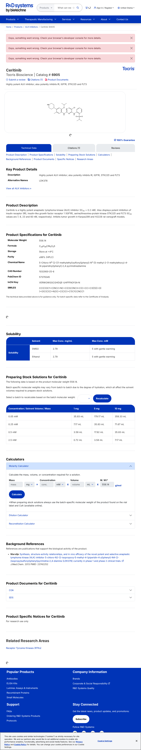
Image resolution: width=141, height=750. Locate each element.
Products (10, 19)
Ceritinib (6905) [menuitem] (48, 27)
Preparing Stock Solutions (81, 154)
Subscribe (81, 719)
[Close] (131, 38)
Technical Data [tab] (28, 148)
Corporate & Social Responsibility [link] (90, 683)
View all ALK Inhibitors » (18, 188)
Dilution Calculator (18, 515)
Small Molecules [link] (15, 697)
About (104, 19)
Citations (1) (36, 79)
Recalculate (102, 398)
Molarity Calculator (19, 466)
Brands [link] (76, 678)
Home (8, 27)
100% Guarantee (126, 140)
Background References (18, 159)
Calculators (104, 154)
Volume (74, 480)
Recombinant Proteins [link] (18, 692)
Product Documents (58, 79)
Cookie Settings (105, 741)
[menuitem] (8, 26)
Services (66, 19)
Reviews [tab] (115, 148)
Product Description (16, 154)
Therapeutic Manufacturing (39, 19)
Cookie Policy (20, 744)
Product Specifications (41, 154)
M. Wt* (104, 480)
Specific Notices (65, 159)
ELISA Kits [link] (12, 683)
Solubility (60, 154)
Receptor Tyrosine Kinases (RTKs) (23, 648)
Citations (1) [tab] (74, 148)
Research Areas (85, 159)
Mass (12, 480)
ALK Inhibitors (31, 27)
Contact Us (122, 19)
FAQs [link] (9, 711)
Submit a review (17, 79)
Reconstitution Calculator (22, 523)
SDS (11, 597)
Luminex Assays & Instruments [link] (22, 688)
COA (11, 590)
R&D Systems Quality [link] (83, 688)
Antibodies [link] (12, 678)
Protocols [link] (12, 720)
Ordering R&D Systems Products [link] (23, 716)
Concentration (47, 480)
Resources (86, 19)
